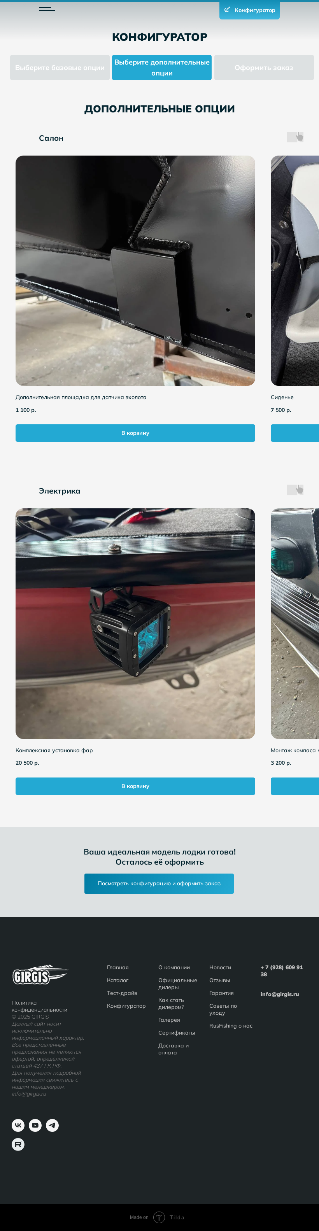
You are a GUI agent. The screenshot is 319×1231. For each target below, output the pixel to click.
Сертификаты (176, 1032)
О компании (174, 967)
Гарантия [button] (221, 992)
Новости (220, 967)
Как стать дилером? (171, 1003)
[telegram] (52, 1129)
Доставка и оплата (173, 1049)
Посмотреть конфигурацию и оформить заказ (159, 883)
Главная (118, 967)
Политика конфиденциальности (39, 1006)
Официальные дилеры (177, 984)
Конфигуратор (126, 1005)
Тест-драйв (122, 992)
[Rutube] (18, 1148)
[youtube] (35, 1129)
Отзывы (219, 980)
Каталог (117, 980)
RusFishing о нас (230, 1025)
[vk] (18, 1129)
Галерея (169, 1019)
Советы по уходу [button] (223, 1009)
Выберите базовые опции (60, 67)
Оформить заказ (264, 67)
